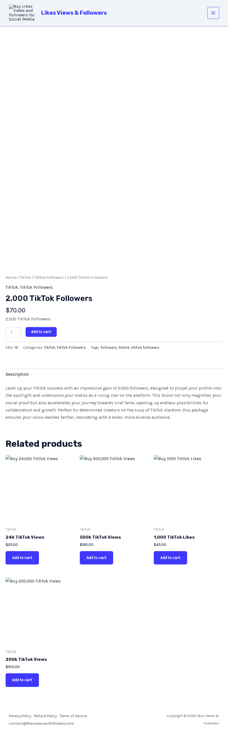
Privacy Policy (20, 716)
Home (11, 277)
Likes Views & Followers (74, 12)
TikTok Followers (49, 277)
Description (17, 374)
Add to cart (41, 331)
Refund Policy (45, 716)
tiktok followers (145, 347)
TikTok (25, 277)
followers (109, 347)
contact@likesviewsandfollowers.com (41, 723)
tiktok (124, 347)
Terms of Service (73, 716)
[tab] (17, 374)
